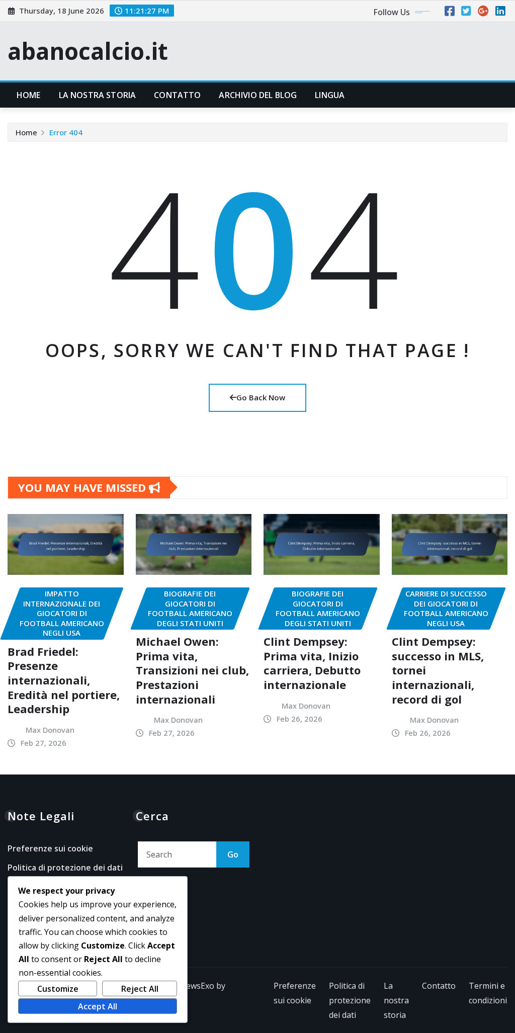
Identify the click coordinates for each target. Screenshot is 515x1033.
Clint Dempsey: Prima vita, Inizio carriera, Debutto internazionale (312, 663)
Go (232, 854)
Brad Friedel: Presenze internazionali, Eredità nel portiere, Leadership (64, 680)
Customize (57, 988)
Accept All (97, 1006)
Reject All (139, 988)
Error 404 (65, 132)
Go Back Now (260, 397)
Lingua (330, 95)
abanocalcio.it (88, 50)
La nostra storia (97, 95)
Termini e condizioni (488, 993)
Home (29, 95)
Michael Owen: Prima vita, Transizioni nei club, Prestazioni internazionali (192, 670)
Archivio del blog (258, 95)
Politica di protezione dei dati (65, 867)
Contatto (177, 95)
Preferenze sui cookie (50, 848)
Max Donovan (50, 730)
